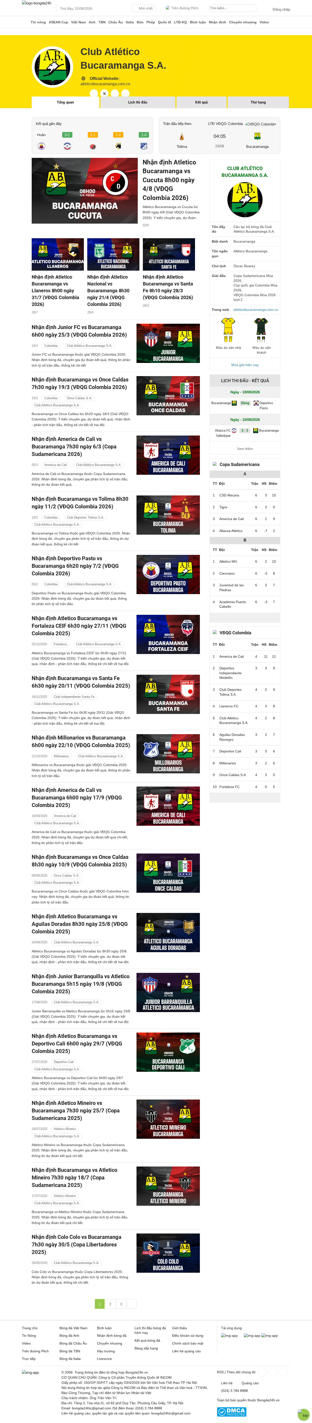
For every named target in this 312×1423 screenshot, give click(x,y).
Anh (92, 22)
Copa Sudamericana (240, 464)
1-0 (143, 135)
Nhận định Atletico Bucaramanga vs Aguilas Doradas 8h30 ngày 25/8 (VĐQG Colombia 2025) (80, 924)
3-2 (67, 135)
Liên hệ (227, 1383)
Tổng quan (65, 102)
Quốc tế (164, 22)
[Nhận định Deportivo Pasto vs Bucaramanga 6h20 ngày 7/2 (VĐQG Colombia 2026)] (168, 574)
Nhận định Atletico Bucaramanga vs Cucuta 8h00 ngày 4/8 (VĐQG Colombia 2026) (169, 180)
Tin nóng (38, 22)
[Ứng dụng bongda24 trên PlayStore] (252, 1336)
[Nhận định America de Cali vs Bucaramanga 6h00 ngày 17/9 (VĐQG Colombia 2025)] (168, 806)
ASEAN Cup (58, 22)
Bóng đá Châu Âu (73, 1343)
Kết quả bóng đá (147, 1340)
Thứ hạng (258, 102)
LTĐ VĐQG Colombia (225, 124)
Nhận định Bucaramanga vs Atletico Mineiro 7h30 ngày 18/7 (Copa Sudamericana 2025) (74, 1177)
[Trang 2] (132, 1304)
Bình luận (198, 22)
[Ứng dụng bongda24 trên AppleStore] (269, 1336)
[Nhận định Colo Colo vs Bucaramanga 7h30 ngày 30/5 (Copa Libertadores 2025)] (168, 1253)
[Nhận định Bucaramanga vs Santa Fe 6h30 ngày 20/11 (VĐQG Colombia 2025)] (168, 694)
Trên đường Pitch (184, 8)
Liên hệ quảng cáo (186, 1351)
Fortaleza (60, 644)
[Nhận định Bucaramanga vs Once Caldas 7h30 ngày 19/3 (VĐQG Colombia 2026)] (168, 395)
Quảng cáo (250, 1383)
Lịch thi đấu (137, 102)
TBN (102, 22)
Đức (140, 22)
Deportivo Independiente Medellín (230, 673)
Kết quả (201, 102)
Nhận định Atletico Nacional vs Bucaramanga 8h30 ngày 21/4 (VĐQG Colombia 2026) (108, 290)
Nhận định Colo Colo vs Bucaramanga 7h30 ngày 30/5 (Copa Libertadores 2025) (76, 1244)
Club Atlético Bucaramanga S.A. (233, 720)
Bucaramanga (257, 146)
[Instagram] (272, 1371)
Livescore (104, 1359)
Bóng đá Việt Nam (73, 1328)
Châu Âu (115, 22)
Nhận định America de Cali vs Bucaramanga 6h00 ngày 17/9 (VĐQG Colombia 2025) (77, 797)
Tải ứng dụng (231, 1328)
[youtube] (115, 93)
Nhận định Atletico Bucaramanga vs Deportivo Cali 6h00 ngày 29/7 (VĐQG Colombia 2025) (77, 1043)
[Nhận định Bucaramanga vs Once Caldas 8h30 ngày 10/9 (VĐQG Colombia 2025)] (168, 873)
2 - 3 (245, 430)
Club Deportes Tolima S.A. (85, 517)
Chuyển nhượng (243, 22)
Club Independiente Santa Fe (74, 696)
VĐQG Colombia (235, 632)
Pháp (150, 22)
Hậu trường (106, 1351)
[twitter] (104, 93)
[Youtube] (283, 1371)
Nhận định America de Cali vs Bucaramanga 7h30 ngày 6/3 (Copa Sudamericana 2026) (74, 446)
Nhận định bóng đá (112, 1336)
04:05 (220, 136)
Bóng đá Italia (70, 1359)
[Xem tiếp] (245, 617)
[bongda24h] (25, 22)
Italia (130, 22)
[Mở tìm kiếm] (253, 8)
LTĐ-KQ (180, 22)
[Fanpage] (261, 1371)
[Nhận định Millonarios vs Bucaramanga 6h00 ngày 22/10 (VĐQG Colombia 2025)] (168, 753)
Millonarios (61, 756)
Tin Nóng (29, 1336)
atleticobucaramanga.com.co (105, 84)
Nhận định (217, 22)
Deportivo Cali (64, 1062)
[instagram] (125, 93)
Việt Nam (78, 22)
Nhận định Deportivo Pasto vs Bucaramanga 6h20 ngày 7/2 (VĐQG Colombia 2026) (75, 566)
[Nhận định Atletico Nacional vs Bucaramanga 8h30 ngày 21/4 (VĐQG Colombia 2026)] (113, 254)
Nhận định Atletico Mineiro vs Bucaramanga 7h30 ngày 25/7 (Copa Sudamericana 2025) (76, 1110)
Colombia (51, 346)
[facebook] (94, 93)
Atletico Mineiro (65, 1129)
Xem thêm (245, 449)
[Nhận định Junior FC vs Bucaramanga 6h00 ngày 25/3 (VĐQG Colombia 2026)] (168, 343)
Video (264, 22)
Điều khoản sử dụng (187, 1336)
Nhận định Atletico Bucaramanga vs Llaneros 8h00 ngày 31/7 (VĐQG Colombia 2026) (55, 290)
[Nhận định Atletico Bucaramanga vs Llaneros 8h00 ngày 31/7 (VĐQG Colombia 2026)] (58, 254)
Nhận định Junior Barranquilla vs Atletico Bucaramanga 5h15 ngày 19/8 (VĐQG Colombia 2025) (80, 984)
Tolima (182, 146)
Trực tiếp (29, 1359)
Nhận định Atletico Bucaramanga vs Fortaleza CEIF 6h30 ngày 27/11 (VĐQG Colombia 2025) (79, 625)
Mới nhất (146, 8)
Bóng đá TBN (69, 1351)
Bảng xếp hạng (146, 1348)
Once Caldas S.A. (79, 398)
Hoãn (41, 135)
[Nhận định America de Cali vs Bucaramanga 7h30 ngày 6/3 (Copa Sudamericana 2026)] (168, 455)
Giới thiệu (179, 1328)
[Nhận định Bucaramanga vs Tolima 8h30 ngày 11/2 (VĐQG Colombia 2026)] (168, 515)
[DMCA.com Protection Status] (231, 1415)
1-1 (92, 135)
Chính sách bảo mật (187, 1343)
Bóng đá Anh (69, 1336)
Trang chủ (30, 1328)
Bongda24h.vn (268, 1400)
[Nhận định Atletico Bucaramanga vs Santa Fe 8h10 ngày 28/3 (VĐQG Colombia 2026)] (169, 254)
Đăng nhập (281, 9)
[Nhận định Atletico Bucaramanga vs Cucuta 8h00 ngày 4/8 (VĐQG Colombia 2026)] (85, 191)
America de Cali (55, 465)
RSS (220, 1372)
